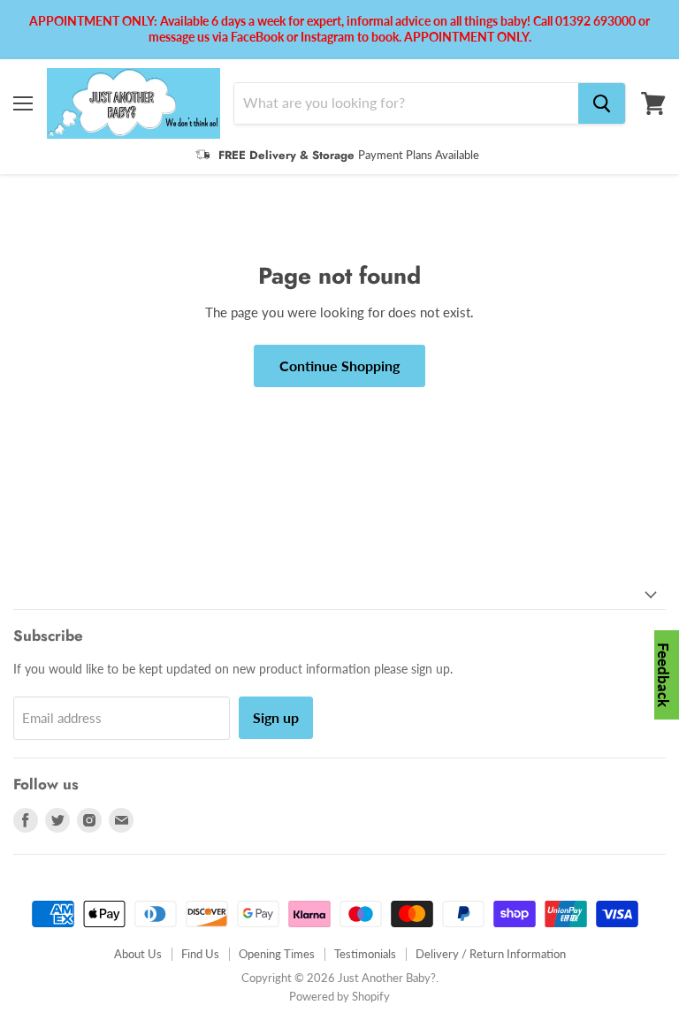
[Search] (601, 103)
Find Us (200, 954)
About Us (138, 954)
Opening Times (277, 954)
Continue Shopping (339, 365)
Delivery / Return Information (491, 954)
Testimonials (365, 954)
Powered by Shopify (339, 996)
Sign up (276, 717)
